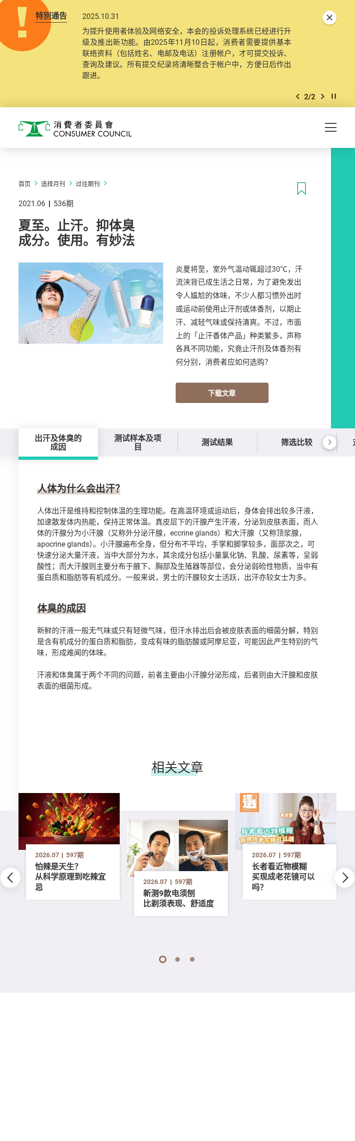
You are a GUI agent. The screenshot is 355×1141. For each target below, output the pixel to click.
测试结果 (217, 442)
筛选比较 (296, 442)
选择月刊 (53, 183)
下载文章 (222, 392)
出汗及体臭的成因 (58, 442)
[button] (297, 96)
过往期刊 (88, 183)
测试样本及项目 (137, 442)
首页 (24, 183)
